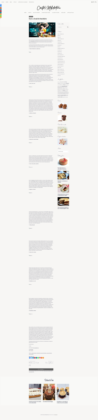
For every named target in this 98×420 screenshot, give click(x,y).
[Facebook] (30, 358)
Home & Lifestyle (60, 54)
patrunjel (59, 90)
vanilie (59, 97)
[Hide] (0, 18)
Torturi (59, 75)
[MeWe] (36, 358)
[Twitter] (31, 358)
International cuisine (60, 56)
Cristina (30, 20)
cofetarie (59, 83)
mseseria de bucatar (43, 353)
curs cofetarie (64, 83)
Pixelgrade (55, 414)
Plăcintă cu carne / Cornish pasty (34, 364)
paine (65, 89)
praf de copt (61, 90)
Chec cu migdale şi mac (49, 363)
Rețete (58, 67)
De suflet (31, 16)
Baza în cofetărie (36, 12)
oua (64, 89)
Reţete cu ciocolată (60, 70)
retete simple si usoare (62, 92)
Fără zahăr (63, 12)
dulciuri (61, 84)
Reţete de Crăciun (60, 72)
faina (64, 84)
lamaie (59, 87)
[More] (43, 358)
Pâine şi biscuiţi (60, 59)
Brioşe (58, 37)
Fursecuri (59, 51)
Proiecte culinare (60, 64)
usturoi (67, 95)
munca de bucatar (49, 353)
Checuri (59, 40)
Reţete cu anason (60, 69)
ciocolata (65, 81)
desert (67, 83)
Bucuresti (61, 81)
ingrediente (64, 86)
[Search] (95, 2)
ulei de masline (61, 95)
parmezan (67, 89)
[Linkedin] (33, 358)
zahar (61, 97)
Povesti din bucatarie (46, 12)
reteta (64, 90)
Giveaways (59, 53)
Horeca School (60, 86)
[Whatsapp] (38, 358)
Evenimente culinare (60, 48)
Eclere (58, 46)
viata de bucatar (31, 354)
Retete (29, 12)
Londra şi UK (38, 353)
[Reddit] (1, 8)
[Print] (41, 358)
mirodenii (62, 89)
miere (60, 89)
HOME (25, 12)
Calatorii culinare (55, 12)
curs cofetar (61, 83)
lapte (61, 87)
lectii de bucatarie (33, 353)
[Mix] (1, 14)
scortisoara (64, 93)
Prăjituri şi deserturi (60, 62)
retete (58, 91)
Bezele (58, 35)
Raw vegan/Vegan (70, 12)
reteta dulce (66, 90)
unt (65, 95)
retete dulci (65, 91)
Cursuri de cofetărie (60, 43)
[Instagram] (40, 358)
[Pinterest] (35, 358)
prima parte (32, 40)
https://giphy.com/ (36, 347)
